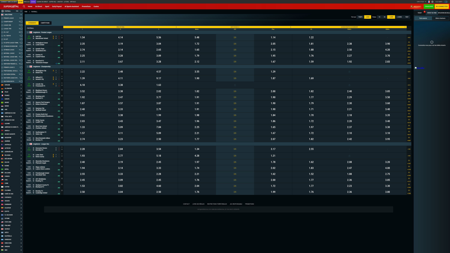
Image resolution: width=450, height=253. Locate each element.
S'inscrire (429, 6)
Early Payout (57, 6)
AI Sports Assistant (72, 6)
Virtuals (73, 2)
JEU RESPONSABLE (236, 204)
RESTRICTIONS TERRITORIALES (217, 204)
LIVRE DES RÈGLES (198, 204)
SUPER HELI (52, 2)
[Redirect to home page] (11, 6)
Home (30, 6)
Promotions (86, 6)
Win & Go (27, 2)
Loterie (66, 2)
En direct (38, 6)
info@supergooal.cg (203, 209)
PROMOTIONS (249, 204)
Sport (47, 6)
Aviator (60, 2)
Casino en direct (42, 2)
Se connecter (442, 6)
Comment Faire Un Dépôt (9, 2)
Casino (33, 2)
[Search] (24, 6)
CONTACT (186, 204)
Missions (417, 6)
